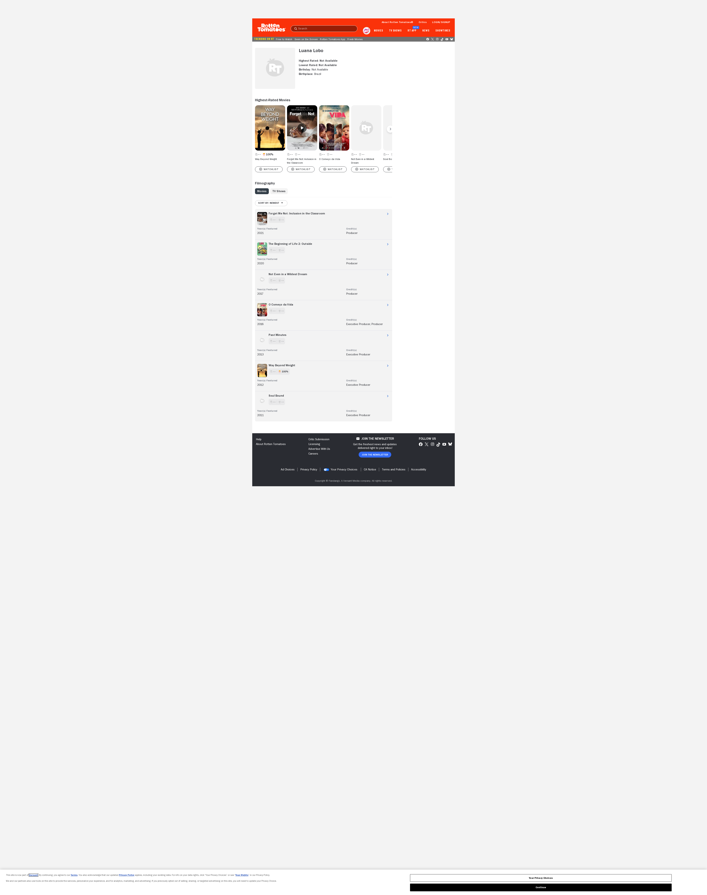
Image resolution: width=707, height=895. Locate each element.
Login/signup (441, 22)
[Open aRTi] (367, 31)
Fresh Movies (355, 39)
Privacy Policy (126, 875)
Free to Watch (284, 39)
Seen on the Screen (306, 39)
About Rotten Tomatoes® (397, 22)
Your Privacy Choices (344, 469)
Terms (74, 875)
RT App (412, 30)
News (426, 30)
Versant (33, 875)
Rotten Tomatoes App (332, 39)
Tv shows (395, 30)
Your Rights (241, 875)
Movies (378, 30)
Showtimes (442, 30)
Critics (423, 22)
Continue (541, 887)
